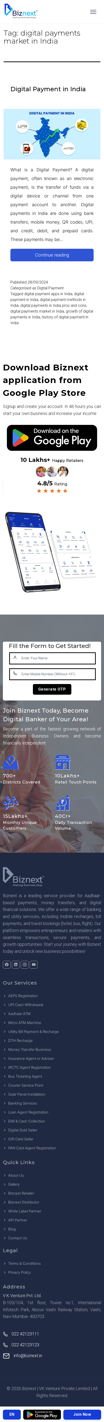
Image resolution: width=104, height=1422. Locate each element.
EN (11, 1414)
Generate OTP (52, 689)
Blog (12, 1229)
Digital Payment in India (48, 89)
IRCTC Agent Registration (29, 1067)
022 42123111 (25, 1333)
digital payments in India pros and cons (53, 305)
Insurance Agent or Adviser (31, 1058)
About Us (16, 1175)
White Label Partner (24, 1211)
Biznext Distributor (23, 1202)
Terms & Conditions (24, 1263)
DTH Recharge (20, 1040)
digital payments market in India (37, 311)
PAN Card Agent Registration (32, 1148)
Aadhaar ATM (19, 1013)
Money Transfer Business (29, 1049)
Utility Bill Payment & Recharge (33, 1031)
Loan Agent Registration (28, 1112)
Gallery (14, 1184)
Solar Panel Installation (26, 1094)
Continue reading (60, 256)
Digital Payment (50, 288)
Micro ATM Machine (24, 1022)
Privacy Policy (19, 1272)
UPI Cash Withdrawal (25, 1004)
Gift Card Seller (20, 1139)
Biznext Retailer (21, 1193)
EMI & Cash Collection (26, 1121)
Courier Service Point (25, 1085)
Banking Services (22, 1103)
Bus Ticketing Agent (25, 1076)
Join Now (82, 1414)
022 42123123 (25, 1344)
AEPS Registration (23, 995)
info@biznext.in (28, 1355)
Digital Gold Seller (22, 1130)
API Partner (17, 1220)
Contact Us (17, 1238)
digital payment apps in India (48, 294)
